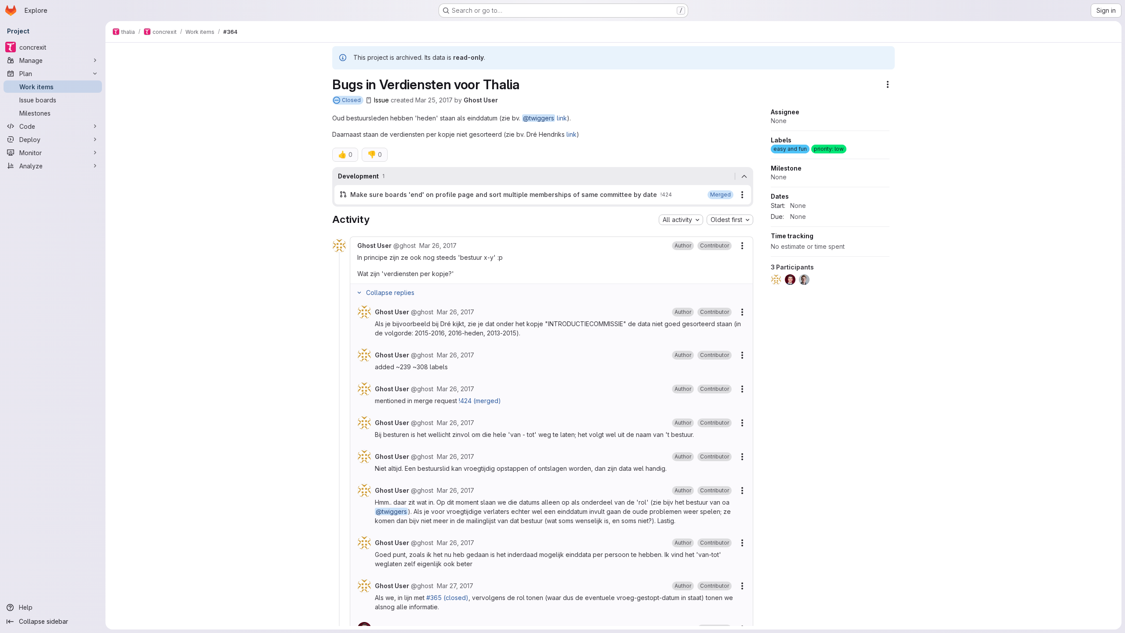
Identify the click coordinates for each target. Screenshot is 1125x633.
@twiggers (538, 118)
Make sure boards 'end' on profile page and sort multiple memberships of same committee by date (503, 194)
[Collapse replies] (359, 292)
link (562, 118)
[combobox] (681, 220)
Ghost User (481, 100)
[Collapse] (744, 176)
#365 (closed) (447, 597)
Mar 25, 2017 (434, 100)
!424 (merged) (480, 400)
